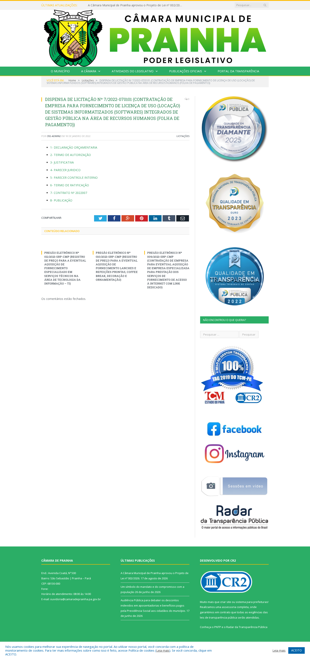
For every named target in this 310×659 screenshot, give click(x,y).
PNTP (217, 627)
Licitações (183, 136)
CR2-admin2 (54, 136)
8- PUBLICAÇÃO (61, 200)
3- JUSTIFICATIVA (62, 162)
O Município (60, 71)
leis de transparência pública (218, 617)
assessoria (229, 607)
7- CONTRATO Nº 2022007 (68, 193)
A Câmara (88, 71)
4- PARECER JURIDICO (65, 170)
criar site (225, 602)
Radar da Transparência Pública (246, 627)
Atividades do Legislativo (133, 71)
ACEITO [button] (296, 650)
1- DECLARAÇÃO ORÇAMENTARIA (73, 147)
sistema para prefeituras (252, 602)
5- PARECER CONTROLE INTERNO (74, 178)
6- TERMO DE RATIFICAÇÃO (69, 185)
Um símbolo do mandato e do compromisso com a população (131, 5)
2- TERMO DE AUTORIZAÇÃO (70, 155)
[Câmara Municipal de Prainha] (155, 37)
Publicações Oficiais (185, 71)
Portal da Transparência (238, 71)
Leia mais (162, 650)
